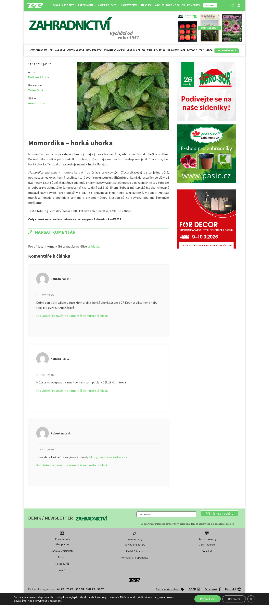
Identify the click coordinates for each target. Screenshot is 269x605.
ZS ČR (69, 589)
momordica (36, 103)
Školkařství (94, 50)
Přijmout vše (207, 599)
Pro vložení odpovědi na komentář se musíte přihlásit (72, 316)
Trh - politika (156, 50)
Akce (62, 570)
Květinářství (75, 50)
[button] (219, 513)
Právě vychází (176, 50)
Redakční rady (134, 551)
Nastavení (234, 599)
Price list (207, 551)
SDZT (100, 589)
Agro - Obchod (175, 5)
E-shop (62, 557)
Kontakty (193, 5)
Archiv (159, 5)
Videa (209, 50)
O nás (56, 5)
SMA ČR (90, 589)
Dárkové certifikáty (62, 551)
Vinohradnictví (114, 50)
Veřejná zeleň (136, 50)
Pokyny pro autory (134, 545)
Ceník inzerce (207, 544)
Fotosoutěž (195, 50)
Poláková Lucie (38, 77)
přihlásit (93, 246)
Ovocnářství (38, 50)
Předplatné (62, 544)
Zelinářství (57, 50)
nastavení (55, 600)
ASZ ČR (79, 589)
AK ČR (60, 589)
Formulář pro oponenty (134, 557)
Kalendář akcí (227, 50)
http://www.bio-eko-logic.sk (108, 457)
